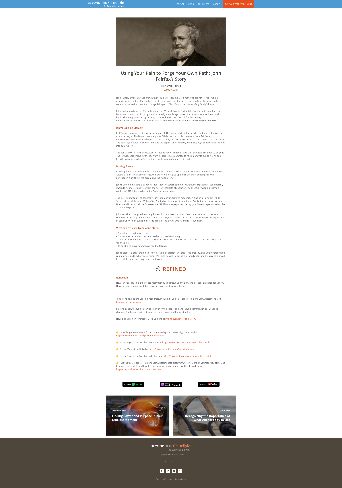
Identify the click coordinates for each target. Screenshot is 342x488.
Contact (217, 25)
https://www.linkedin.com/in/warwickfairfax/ (171, 349)
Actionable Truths (207, 11)
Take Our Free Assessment (238, 4)
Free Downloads (206, 16)
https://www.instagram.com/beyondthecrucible (187, 356)
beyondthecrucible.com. (128, 302)
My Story (218, 11)
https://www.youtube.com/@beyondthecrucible (140, 335)
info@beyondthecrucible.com (180, 318)
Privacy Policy (180, 479)
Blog (200, 20)
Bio (215, 20)
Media (216, 16)
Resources (203, 4)
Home (167, 462)
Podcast (180, 4)
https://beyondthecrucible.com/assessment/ (139, 369)
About (216, 4)
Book (191, 4)
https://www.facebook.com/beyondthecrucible (186, 342)
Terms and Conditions (164, 479)
